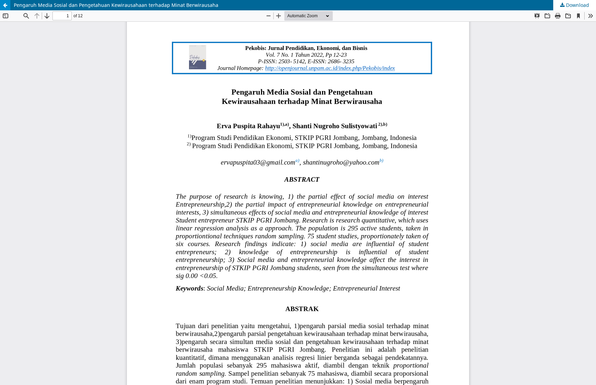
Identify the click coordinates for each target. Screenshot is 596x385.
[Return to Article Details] (5, 5)
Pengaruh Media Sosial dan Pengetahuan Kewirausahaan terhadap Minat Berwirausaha (116, 5)
